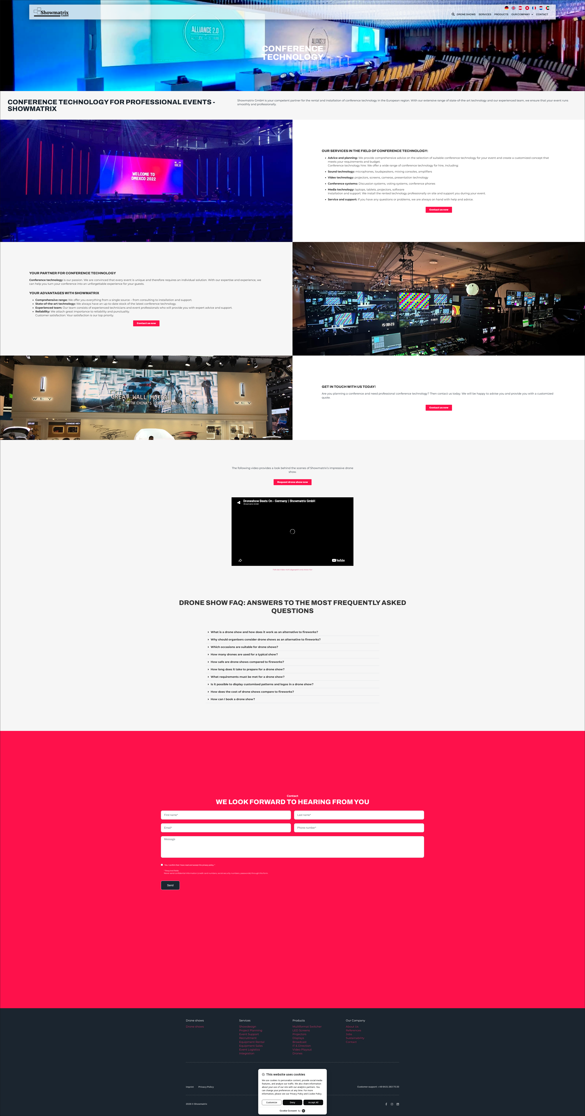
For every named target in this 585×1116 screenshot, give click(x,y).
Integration (246, 1053)
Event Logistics (249, 1049)
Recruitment (248, 1038)
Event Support (249, 1034)
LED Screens (301, 1030)
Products (501, 14)
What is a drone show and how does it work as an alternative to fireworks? (264, 632)
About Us (352, 1026)
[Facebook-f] (386, 1104)
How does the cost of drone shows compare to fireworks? (252, 691)
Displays (298, 1038)
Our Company (520, 14)
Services (485, 14)
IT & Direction (301, 1045)
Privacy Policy (206, 1087)
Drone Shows (466, 14)
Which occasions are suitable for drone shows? (244, 647)
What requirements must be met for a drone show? (248, 677)
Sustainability (355, 1038)
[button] (292, 632)
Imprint (190, 1087)
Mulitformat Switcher (307, 1026)
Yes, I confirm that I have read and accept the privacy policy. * (189, 865)
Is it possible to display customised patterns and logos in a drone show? (262, 684)
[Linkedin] (397, 1104)
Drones (297, 1053)
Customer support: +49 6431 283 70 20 (378, 1087)
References (353, 1030)
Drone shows (195, 1026)
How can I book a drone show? (233, 699)
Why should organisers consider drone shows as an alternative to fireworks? (266, 639)
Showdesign (247, 1026)
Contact (542, 14)
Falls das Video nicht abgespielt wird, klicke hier (292, 570)
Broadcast (299, 1042)
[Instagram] (392, 1104)
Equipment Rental (251, 1042)
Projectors (299, 1034)
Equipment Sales (251, 1045)
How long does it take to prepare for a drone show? (248, 669)
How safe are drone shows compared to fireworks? (247, 662)
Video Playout (302, 1049)
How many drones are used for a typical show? (244, 654)
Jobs (349, 1034)
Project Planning (250, 1030)
